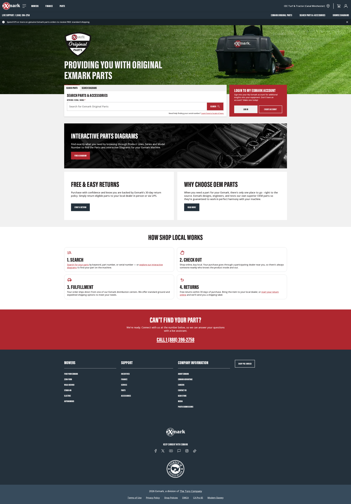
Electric (67, 395)
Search (213, 106)
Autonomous (69, 401)
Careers (181, 384)
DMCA (185, 497)
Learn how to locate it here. (212, 113)
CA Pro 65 (198, 497)
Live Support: (16, 15)
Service (124, 384)
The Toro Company (191, 491)
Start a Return (80, 207)
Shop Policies (171, 497)
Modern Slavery (215, 497)
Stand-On (67, 390)
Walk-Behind (69, 384)
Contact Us (182, 390)
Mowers (35, 6)
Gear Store (182, 395)
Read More (192, 207)
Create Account (270, 109)
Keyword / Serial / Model (76, 100)
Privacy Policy (153, 497)
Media (180, 401)
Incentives (125, 373)
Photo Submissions (185, 406)
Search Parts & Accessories (312, 15)
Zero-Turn (68, 379)
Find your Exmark (71, 373)
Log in (245, 109)
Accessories (126, 395)
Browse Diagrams (341, 15)
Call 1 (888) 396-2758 (175, 339)
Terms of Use (134, 497)
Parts (62, 6)
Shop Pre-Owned (245, 363)
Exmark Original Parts (281, 15)
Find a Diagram (80, 155)
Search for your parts (78, 264)
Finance (49, 6)
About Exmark (183, 373)
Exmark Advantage (185, 379)
